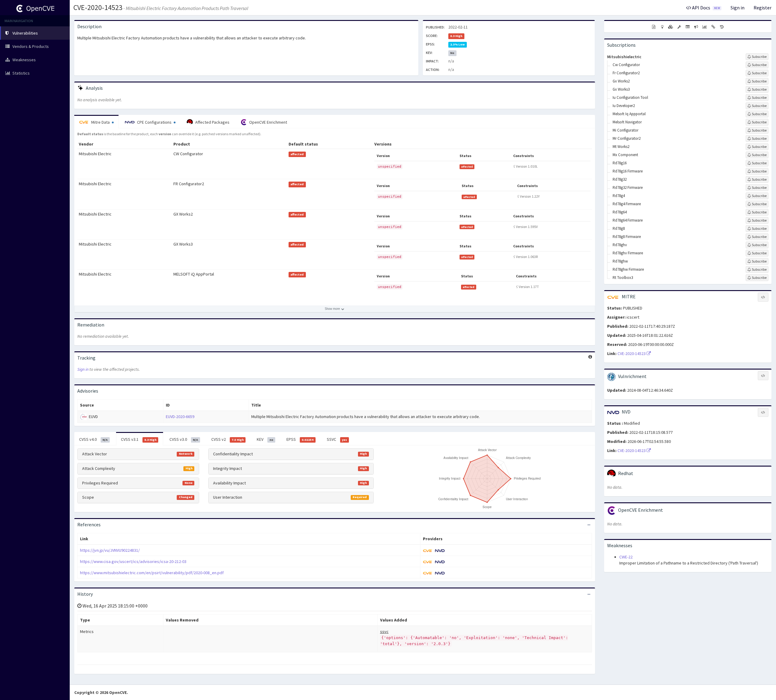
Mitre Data (100, 122)
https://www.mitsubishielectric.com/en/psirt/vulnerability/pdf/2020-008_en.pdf (152, 572)
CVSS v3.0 (183, 439)
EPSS (299, 439)
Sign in (737, 8)
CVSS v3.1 (138, 439)
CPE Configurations (154, 122)
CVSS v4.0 (93, 439)
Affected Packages (211, 122)
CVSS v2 (227, 439)
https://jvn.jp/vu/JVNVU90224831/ (110, 550)
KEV (265, 439)
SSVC (337, 439)
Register (762, 8)
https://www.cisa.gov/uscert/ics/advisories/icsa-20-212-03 (133, 561)
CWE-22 (626, 557)
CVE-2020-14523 (97, 7)
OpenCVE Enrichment (267, 122)
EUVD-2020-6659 (180, 416)
